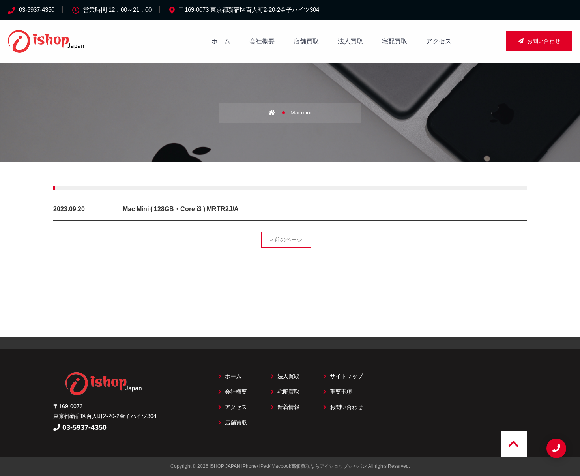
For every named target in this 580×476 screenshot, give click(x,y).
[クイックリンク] (556, 448)
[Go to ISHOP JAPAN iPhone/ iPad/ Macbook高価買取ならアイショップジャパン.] (279, 112)
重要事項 (340, 391)
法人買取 (350, 41)
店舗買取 (306, 41)
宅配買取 (394, 41)
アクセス (438, 41)
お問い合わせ (543, 41)
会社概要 (262, 41)
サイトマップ (345, 376)
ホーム (220, 41)
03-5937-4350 (36, 9)
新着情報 (287, 407)
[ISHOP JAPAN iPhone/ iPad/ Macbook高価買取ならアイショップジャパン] (47, 48)
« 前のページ (286, 239)
